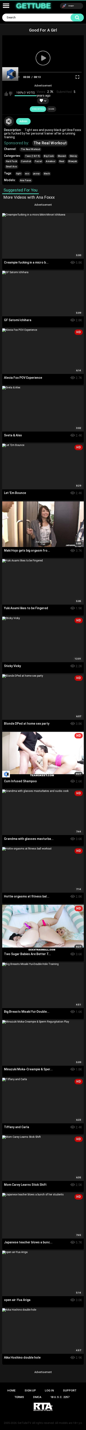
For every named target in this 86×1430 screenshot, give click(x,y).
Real (61, 161)
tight (18, 173)
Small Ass (11, 166)
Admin (23, 121)
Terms (19, 1397)
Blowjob (72, 161)
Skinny (73, 156)
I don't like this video (11, 94)
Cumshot (26, 161)
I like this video (6, 94)
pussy (36, 173)
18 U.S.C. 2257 (59, 1397)
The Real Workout (50, 143)
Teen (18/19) (32, 156)
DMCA (37, 1397)
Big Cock (49, 156)
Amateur (50, 161)
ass (27, 173)
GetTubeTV (24, 1423)
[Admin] (9, 121)
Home (11, 1390)
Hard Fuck (11, 161)
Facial (38, 161)
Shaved (62, 156)
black (47, 173)
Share (51, 109)
